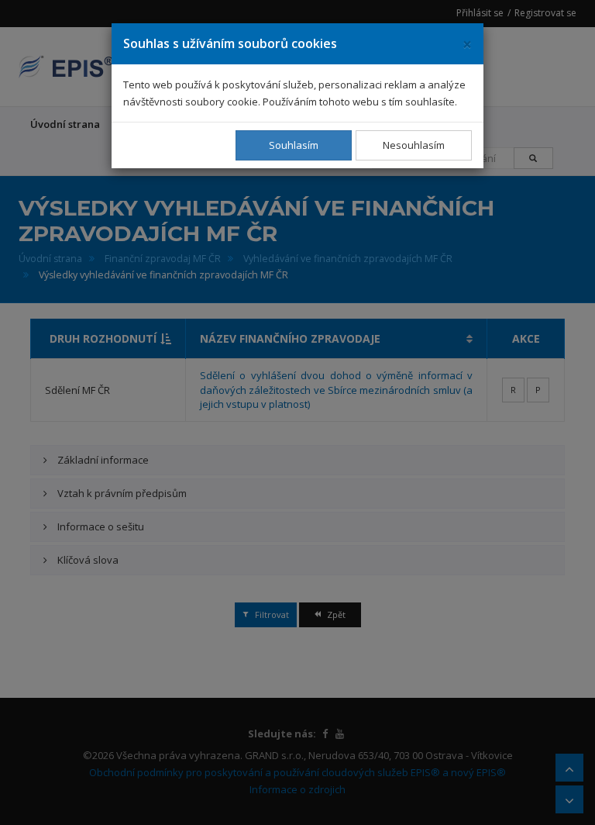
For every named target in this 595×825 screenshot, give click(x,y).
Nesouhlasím (414, 145)
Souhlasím (293, 145)
